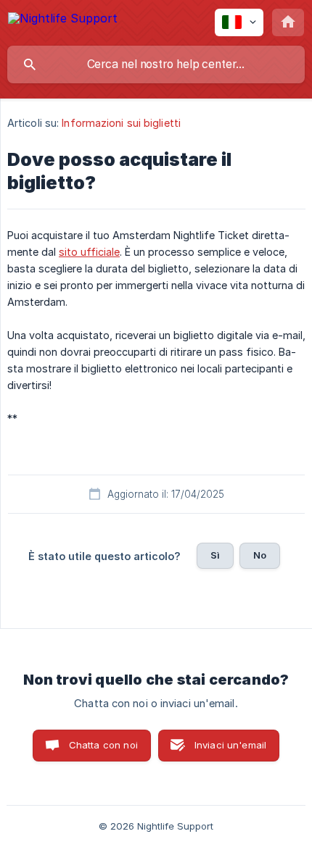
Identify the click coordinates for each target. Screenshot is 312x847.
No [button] (259, 555)
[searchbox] (156, 64)
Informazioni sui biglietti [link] (121, 123)
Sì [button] (215, 555)
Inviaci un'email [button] (230, 745)
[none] (63, 21)
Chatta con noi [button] (103, 745)
